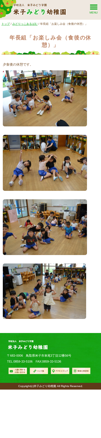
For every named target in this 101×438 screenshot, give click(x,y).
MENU (93, 12)
